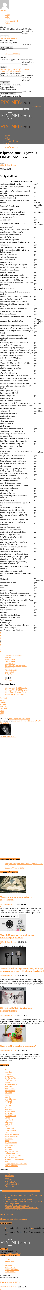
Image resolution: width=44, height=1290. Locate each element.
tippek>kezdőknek (11, 1137)
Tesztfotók (8, 1132)
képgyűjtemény (10, 1099)
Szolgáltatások (10, 664)
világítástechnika (11, 1143)
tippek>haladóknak (12, 1134)
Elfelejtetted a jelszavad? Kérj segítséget (15, 69)
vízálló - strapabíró (11, 1153)
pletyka (7, 1118)
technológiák (9, 1128)
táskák (7, 1126)
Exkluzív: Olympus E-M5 (14, 868)
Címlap (7, 15)
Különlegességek (11, 670)
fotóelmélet (9, 1086)
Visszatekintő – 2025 (10, 1282)
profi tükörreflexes (11, 1166)
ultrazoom (8, 1149)
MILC (7, 1178)
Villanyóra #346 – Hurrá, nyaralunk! (18, 1199)
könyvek (8, 1105)
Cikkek (7, 19)
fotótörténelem (10, 1091)
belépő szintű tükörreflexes (15, 1159)
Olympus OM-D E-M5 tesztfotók (17, 690)
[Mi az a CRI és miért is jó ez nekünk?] (13, 1041)
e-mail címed (26, 45)
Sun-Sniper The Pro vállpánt (19, 719)
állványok (8, 1074)
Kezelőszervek (10, 659)
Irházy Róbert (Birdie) (8, 165)
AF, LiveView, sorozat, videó (16, 666)
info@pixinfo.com (15, 1253)
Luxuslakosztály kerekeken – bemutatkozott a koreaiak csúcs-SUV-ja (21, 1209)
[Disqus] (22, 767)
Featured (8, 1082)
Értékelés (8, 674)
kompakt (8, 1147)
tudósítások (9, 1139)
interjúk (7, 1097)
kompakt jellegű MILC (13, 1155)
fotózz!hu (8, 1093)
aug (32, 1228)
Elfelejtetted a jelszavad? (9, 38)
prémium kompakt (11, 1151)
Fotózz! (7, 23)
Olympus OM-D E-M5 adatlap (16, 688)
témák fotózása (10, 1130)
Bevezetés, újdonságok (13, 655)
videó (7, 1141)
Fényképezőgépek (11, 21)
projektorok (9, 1120)
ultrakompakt (9, 1145)
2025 (6, 1232)
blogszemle (9, 1076)
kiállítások (8, 1101)
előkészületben (10, 1080)
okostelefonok (10, 1111)
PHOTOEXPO (10, 1182)
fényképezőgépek (11, 147)
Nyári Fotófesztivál (12, 1184)
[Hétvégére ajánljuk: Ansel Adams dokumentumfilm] (13, 1004)
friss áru (8, 1095)
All (6, 1070)
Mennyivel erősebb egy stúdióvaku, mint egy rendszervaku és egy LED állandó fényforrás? (22, 969)
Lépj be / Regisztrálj (12, 54)
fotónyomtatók (10, 1089)
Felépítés (8, 657)
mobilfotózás (9, 1107)
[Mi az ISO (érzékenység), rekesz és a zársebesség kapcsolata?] (13, 930)
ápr (21, 1232)
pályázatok (9, 1114)
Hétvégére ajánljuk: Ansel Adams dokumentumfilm (16, 1009)
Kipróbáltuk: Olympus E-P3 (15, 692)
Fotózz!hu (8, 1180)
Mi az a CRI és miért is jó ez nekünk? (18, 1046)
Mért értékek (9, 672)
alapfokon (8, 1072)
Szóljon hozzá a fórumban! (15, 694)
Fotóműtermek (10, 1186)
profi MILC (9, 1162)
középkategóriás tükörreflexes (16, 1164)
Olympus (8, 680)
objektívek (8, 1109)
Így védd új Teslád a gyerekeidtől (17, 1206)
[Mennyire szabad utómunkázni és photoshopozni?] (13, 893)
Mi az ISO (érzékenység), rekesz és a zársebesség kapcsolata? (17, 936)
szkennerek (9, 1122)
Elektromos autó (6, 1214)
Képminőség (9, 668)
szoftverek (8, 1124)
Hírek (7, 17)
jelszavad (25, 34)
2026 (6, 1228)
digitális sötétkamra (12, 1078)
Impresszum (9, 1176)
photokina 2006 (10, 1116)
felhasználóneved (28, 31)
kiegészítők (9, 1103)
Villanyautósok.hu (32, 1191)
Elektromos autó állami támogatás (13, 1219)
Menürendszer (10, 662)
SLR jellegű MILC (12, 1157)
